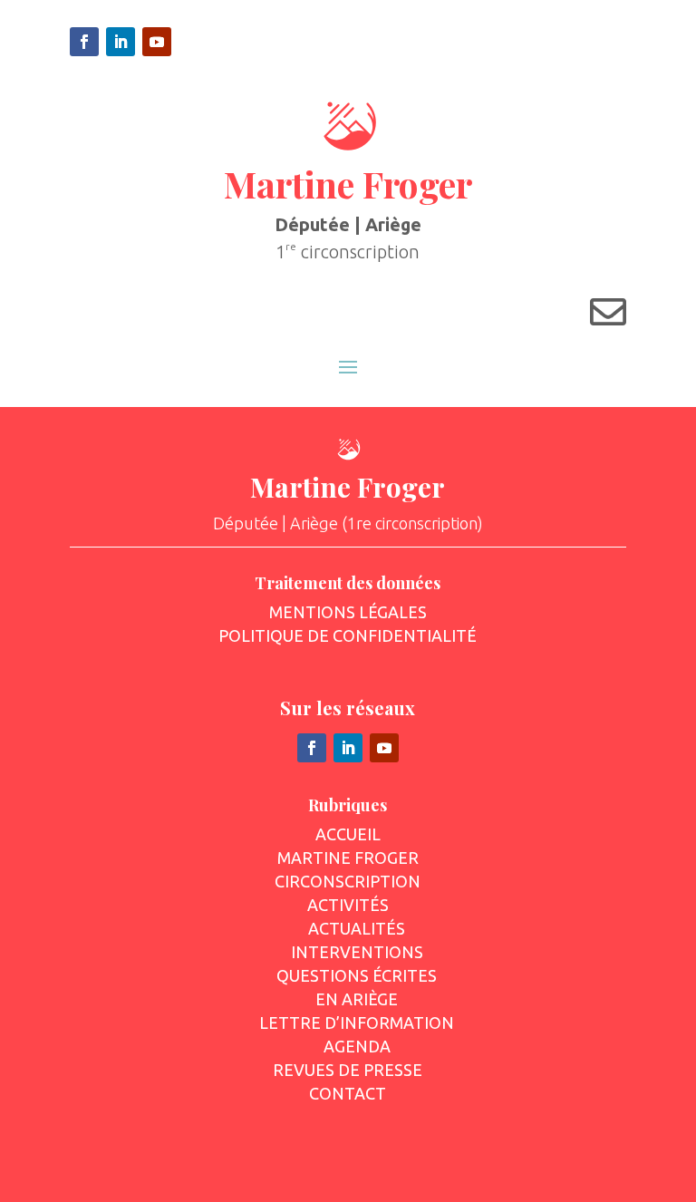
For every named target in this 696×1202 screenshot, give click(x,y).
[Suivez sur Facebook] (84, 41)
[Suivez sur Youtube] (156, 41)
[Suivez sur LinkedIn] (120, 41)
